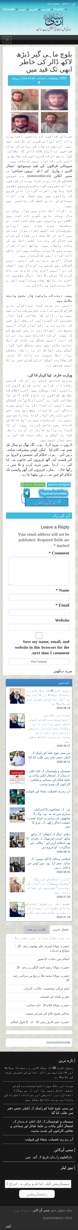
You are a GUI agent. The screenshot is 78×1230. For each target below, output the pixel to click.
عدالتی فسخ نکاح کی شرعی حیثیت (47, 1013)
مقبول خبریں (61, 929)
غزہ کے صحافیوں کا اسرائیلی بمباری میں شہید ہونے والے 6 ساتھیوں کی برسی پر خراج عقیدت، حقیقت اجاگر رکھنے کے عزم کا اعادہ (48, 818)
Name (62, 590)
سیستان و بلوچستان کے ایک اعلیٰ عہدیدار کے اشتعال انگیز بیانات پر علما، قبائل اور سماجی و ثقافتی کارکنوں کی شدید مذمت (41, 1126)
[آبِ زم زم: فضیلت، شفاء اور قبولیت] (17, 797)
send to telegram (59, 484)
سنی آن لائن (40, 1210)
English (58, 9)
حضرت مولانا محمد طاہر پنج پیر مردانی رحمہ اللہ (40, 978)
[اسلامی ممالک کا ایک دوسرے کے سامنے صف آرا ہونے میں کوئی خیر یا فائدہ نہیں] (17, 864)
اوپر (8, 1226)
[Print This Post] (39, 82)
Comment (59, 553)
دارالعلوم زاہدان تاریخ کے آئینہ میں (48, 1157)
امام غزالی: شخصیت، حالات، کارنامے (46, 988)
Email (62, 605)
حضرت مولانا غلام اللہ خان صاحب (47, 1005)
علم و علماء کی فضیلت (54, 996)
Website (62, 620)
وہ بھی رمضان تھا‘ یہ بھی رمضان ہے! (42, 938)
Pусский (8, 9)
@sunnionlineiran (58, 1042)
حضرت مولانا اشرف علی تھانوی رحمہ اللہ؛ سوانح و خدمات (42, 948)
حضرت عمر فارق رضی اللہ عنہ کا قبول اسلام (40, 1022)
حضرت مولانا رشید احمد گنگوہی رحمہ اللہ (42, 967)
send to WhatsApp (35, 484)
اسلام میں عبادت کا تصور (53, 959)
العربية (33, 9)
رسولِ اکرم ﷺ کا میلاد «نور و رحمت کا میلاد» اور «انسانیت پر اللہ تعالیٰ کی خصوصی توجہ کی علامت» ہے (38, 1072)
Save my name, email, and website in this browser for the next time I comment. (42, 647)
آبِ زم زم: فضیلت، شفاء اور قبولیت (47, 791)
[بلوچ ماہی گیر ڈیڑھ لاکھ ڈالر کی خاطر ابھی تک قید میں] (40, 110)
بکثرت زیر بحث (36, 929)
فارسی (45, 9)
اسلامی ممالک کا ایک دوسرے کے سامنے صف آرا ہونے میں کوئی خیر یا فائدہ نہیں (48, 863)
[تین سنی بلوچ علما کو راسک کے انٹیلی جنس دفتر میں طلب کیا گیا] (17, 758)
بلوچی (21, 9)
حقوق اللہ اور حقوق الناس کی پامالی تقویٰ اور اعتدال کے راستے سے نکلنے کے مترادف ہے (47, 908)
